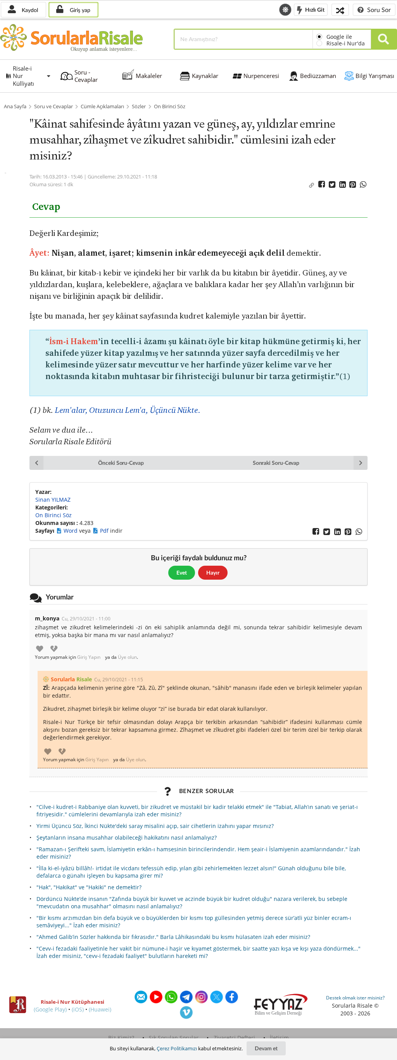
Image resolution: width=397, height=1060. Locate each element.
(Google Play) (50, 1009)
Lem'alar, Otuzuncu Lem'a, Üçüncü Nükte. (128, 410)
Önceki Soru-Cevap (121, 462)
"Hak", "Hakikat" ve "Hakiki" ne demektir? (89, 887)
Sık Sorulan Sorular (173, 1037)
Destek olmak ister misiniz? (355, 997)
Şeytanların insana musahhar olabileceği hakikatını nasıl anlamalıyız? (126, 837)
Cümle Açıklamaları (102, 106)
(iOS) (78, 1009)
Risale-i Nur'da (345, 43)
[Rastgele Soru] (340, 9)
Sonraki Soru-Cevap (276, 462)
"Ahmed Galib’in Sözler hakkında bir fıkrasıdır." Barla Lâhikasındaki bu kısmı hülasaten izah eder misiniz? (173, 936)
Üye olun (127, 657)
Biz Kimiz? (121, 1037)
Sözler (139, 106)
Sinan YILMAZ (53, 499)
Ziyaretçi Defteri (234, 1037)
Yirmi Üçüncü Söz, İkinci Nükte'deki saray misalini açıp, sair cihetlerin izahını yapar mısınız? (155, 826)
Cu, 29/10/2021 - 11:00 (86, 618)
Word (71, 530)
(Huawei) (100, 1009)
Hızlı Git (314, 9)
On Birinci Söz (169, 106)
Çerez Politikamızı (177, 1048)
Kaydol (29, 10)
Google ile (339, 36)
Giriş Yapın (88, 657)
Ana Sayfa (15, 106)
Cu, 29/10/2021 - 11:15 (118, 679)
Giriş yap (79, 10)
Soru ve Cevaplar (53, 106)
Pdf (105, 530)
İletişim (279, 1037)
